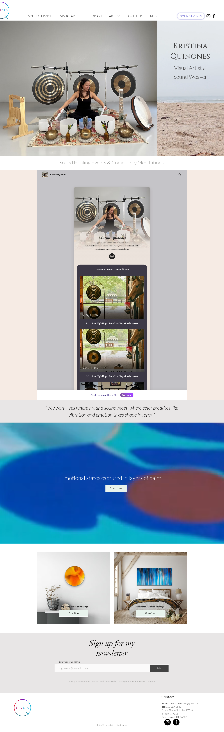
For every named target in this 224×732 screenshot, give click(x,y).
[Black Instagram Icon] (208, 16)
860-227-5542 (173, 706)
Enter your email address (69, 662)
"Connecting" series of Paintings (73, 606)
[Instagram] (167, 722)
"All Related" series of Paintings (149, 606)
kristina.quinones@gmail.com (184, 703)
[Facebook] (176, 722)
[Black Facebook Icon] (213, 16)
